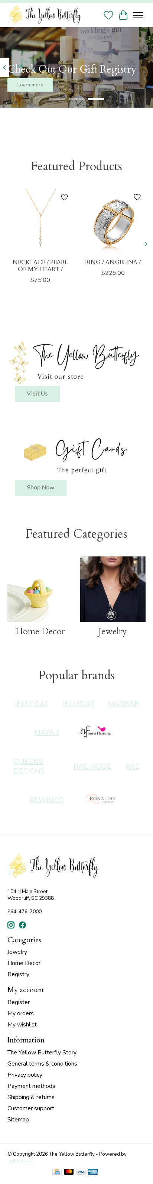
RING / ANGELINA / (113, 262)
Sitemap (18, 1119)
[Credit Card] (57, 1173)
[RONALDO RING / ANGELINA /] (113, 221)
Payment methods (31, 1086)
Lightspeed (20, 1161)
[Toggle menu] (138, 15)
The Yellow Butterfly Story (41, 1052)
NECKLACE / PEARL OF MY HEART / (40, 265)
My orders (20, 1013)
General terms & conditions (42, 1064)
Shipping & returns (31, 1097)
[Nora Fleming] (95, 733)
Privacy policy (24, 1075)
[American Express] (93, 1173)
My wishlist (22, 1024)
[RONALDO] (100, 800)
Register (18, 1002)
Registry (18, 974)
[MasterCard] (69, 1173)
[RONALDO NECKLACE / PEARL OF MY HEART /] (40, 221)
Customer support (30, 1108)
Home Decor (40, 631)
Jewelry (112, 631)
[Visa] (81, 1173)
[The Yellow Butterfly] (44, 15)
